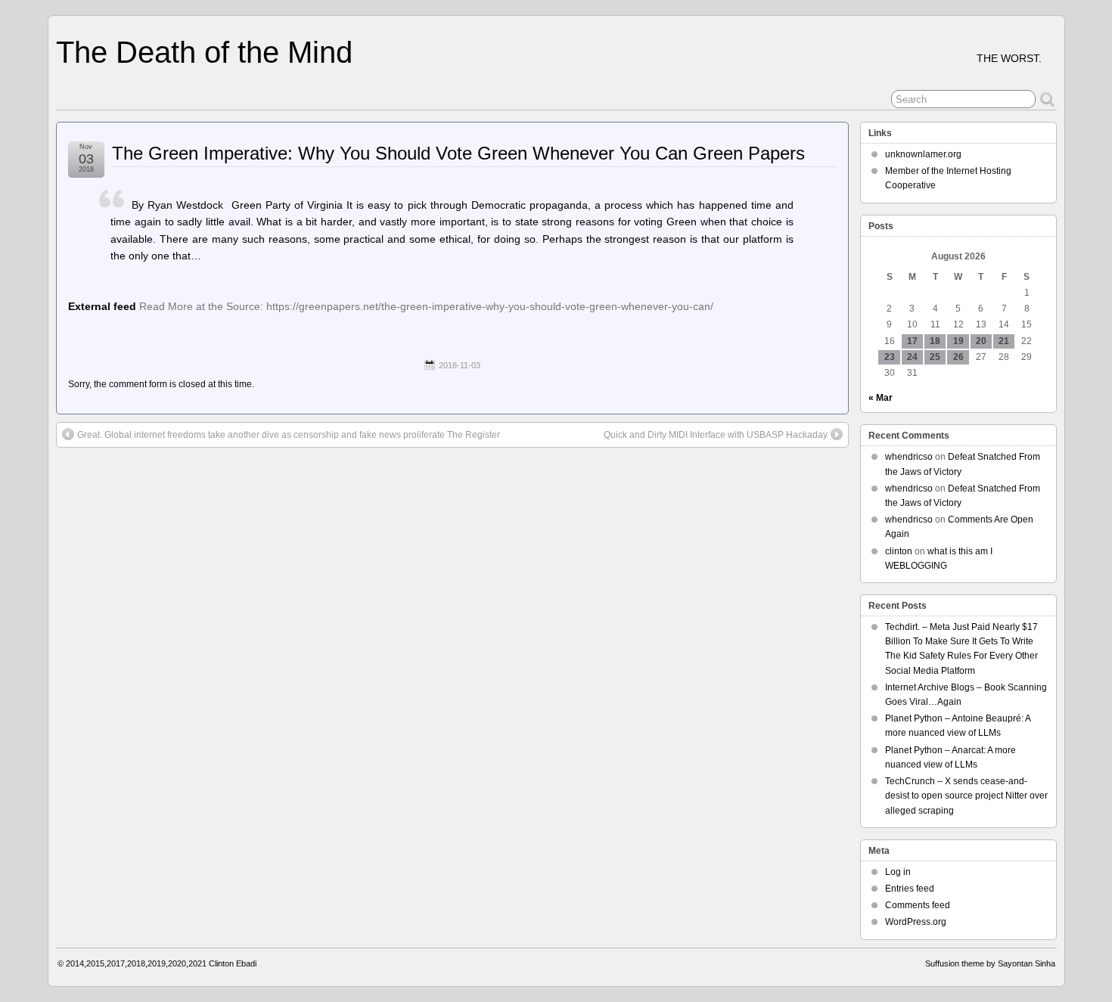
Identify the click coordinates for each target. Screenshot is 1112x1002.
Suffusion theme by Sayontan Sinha (990, 963)
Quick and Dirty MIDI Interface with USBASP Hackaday (716, 435)
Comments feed (917, 905)
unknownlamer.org (923, 154)
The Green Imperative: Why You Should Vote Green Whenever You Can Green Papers (458, 153)
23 (889, 357)
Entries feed (909, 888)
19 (958, 341)
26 (958, 357)
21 (1004, 341)
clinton (898, 551)
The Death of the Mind (204, 52)
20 (981, 341)
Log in (898, 872)
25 (935, 357)
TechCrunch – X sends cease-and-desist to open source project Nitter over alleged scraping (966, 795)
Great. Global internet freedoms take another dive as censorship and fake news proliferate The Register (288, 435)
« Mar (880, 397)
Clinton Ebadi (232, 963)
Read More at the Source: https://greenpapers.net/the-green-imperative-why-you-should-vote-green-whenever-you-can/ (426, 306)
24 (912, 357)
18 (935, 341)
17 (912, 341)
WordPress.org (915, 922)
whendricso (909, 456)
